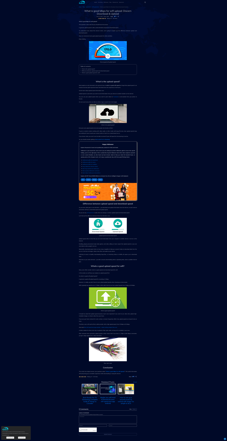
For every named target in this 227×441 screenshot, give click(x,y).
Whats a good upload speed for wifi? (91, 72)
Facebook (115, 96)
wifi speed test (90, 212)
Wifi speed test (95, 7)
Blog (110, 2)
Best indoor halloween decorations (91, 173)
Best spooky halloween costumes (91, 170)
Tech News (100, 2)
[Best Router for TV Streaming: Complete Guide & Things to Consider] (90, 389)
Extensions (106, 2)
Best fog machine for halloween (91, 168)
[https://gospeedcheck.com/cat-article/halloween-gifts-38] (108, 191)
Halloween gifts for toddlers (90, 164)
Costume (88, 179)
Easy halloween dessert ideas (90, 166)
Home (80, 7)
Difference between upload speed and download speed (95, 71)
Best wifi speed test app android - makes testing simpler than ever (100, 327)
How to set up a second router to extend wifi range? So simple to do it (126, 400)
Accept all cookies (10, 437)
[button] (80, 390)
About (95, 2)
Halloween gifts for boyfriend (90, 160)
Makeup (100, 179)
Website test (115, 2)
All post (135, 382)
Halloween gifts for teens (89, 162)
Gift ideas (94, 179)
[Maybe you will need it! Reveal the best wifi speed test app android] (108, 389)
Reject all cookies (22, 437)
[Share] (118, 16)
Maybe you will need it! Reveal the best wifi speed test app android (107, 400)
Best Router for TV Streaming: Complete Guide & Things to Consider (90, 400)
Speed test (121, 2)
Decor (83, 179)
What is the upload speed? (88, 69)
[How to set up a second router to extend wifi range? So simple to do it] (126, 389)
